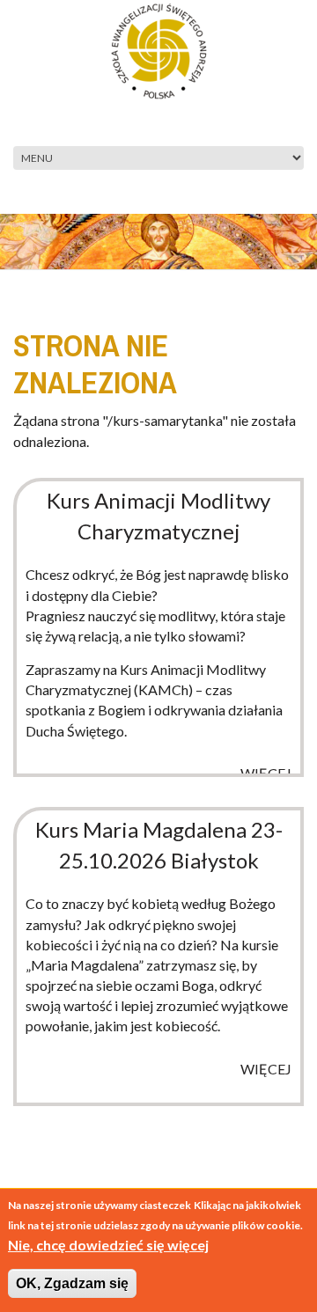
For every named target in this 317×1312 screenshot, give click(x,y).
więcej (265, 773)
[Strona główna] (159, 48)
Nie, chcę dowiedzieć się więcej (108, 1244)
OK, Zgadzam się (72, 1283)
